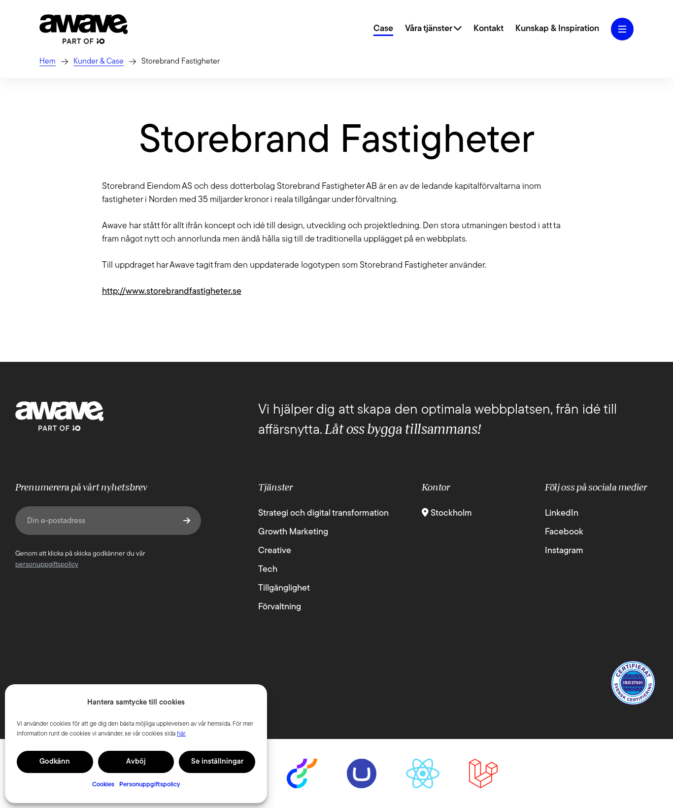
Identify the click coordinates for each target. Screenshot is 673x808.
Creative (274, 551)
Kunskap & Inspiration (557, 29)
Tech (267, 569)
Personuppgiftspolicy (149, 784)
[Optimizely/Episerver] (302, 773)
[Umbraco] (361, 773)
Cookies (103, 784)
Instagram (564, 551)
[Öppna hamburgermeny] (622, 29)
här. (181, 734)
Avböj (136, 762)
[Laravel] (483, 773)
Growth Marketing (293, 532)
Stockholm (450, 513)
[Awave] (83, 29)
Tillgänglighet (284, 588)
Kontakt (488, 29)
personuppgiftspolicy (46, 564)
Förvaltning (279, 607)
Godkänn (54, 762)
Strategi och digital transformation (323, 513)
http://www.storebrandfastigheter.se (171, 291)
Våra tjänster (429, 29)
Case (383, 29)
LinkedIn (561, 513)
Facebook (564, 532)
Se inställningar (217, 762)
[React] (422, 773)
